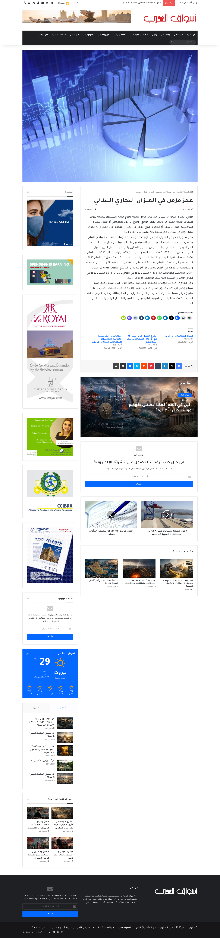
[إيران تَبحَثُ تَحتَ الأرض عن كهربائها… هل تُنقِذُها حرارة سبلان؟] (139, 568)
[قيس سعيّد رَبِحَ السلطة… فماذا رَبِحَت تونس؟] (62, 843)
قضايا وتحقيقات (140, 35)
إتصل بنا (26, 933)
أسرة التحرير (37, 933)
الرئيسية (191, 35)
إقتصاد (166, 35)
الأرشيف (44, 35)
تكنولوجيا (89, 35)
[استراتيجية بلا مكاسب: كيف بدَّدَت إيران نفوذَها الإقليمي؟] (38, 813)
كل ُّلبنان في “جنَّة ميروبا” (42, 761)
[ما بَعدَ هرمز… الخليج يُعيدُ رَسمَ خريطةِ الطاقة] (101, 568)
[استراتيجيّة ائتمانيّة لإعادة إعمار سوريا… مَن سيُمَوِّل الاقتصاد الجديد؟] (176, 568)
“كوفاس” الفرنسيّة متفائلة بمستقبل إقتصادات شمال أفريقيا (107, 339)
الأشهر (64, 708)
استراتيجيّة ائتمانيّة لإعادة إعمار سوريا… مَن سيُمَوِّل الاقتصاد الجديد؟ (178, 583)
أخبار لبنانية (171, 192)
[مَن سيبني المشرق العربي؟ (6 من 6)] (65, 737)
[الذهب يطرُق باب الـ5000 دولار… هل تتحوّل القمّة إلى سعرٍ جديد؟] (65, 750)
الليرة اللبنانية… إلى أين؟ (179, 336)
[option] (139, 407)
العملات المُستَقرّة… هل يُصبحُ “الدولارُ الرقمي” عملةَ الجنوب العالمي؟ (134, 3)
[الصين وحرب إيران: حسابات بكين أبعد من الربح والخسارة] (38, 843)
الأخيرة (36, 708)
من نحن (47, 933)
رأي (155, 35)
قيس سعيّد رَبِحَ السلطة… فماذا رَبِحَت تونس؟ (63, 855)
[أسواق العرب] (170, 19)
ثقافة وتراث (120, 35)
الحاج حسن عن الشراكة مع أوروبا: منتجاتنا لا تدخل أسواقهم (141, 339)
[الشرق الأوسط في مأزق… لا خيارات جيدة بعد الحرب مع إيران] (62, 813)
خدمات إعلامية (59, 35)
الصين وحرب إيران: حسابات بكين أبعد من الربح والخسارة (38, 855)
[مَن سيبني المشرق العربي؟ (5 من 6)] (65, 778)
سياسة (179, 35)
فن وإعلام (104, 35)
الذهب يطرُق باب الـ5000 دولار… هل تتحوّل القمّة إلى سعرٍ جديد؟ (42, 750)
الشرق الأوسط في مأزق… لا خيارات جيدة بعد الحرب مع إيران (63, 825)
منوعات (75, 35)
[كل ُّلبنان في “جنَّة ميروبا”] (65, 765)
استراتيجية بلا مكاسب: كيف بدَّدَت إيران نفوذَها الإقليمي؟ (38, 825)
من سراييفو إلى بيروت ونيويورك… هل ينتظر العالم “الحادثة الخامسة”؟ (41, 722)
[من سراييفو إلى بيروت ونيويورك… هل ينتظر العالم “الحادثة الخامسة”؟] (65, 723)
